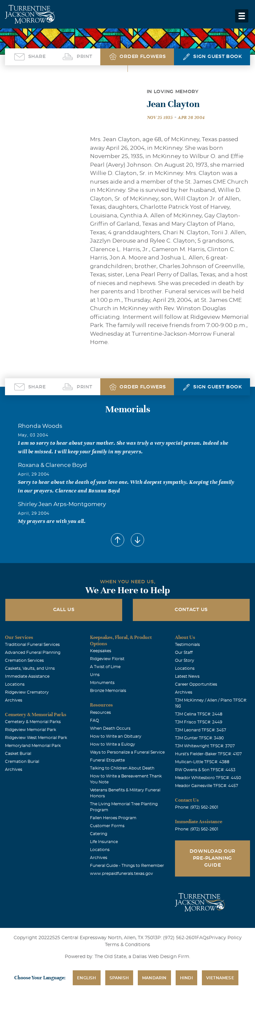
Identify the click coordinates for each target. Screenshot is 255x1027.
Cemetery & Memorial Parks (33, 722)
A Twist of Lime (105, 667)
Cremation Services (24, 660)
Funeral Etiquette (107, 760)
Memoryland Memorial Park (33, 746)
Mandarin (154, 978)
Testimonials (187, 645)
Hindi (186, 978)
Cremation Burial (22, 762)
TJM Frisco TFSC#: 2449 (198, 722)
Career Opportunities (196, 684)
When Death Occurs (110, 728)
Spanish (119, 978)
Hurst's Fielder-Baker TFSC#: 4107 (208, 754)
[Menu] (241, 16)
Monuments (102, 683)
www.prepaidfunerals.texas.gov (121, 874)
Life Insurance (104, 842)
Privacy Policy (225, 938)
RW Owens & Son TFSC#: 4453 (205, 770)
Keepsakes (100, 651)
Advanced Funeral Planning (32, 653)
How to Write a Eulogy (112, 744)
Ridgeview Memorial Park (30, 730)
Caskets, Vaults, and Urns (30, 668)
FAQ (94, 720)
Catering (98, 834)
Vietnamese (220, 978)
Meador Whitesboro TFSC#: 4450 (208, 778)
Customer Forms (107, 826)
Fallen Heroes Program (113, 818)
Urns (95, 675)
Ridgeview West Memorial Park (36, 738)
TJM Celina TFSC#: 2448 (198, 714)
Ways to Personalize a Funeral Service (127, 752)
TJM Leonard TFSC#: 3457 (200, 730)
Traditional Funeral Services (32, 645)
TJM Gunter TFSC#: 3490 (199, 738)
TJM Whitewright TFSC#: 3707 (205, 746)
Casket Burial (18, 754)
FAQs (202, 938)
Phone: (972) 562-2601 (196, 807)
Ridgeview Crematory (27, 692)
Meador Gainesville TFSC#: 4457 (206, 786)
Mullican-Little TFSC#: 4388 (202, 762)
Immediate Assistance (27, 676)
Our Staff (184, 653)
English (86, 978)
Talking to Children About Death (122, 768)
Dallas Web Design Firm (160, 956)
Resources (100, 712)
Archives (13, 700)
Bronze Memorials (108, 691)
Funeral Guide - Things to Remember (127, 866)
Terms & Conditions (127, 944)
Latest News (187, 676)
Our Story (184, 660)
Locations (15, 684)
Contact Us (191, 609)
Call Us (64, 609)
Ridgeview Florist (107, 659)
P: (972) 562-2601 (176, 938)
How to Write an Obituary (115, 736)
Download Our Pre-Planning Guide (212, 858)
